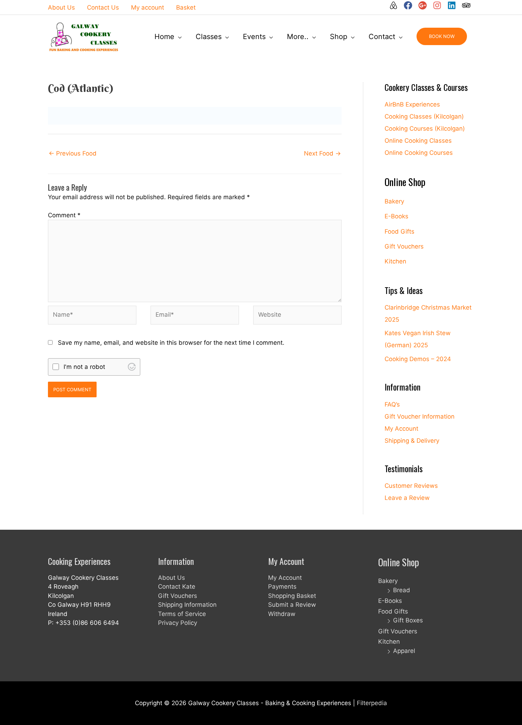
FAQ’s (392, 404)
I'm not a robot (84, 366)
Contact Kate (176, 586)
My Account (401, 428)
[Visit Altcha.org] (132, 367)
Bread (401, 590)
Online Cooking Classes (418, 140)
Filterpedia (372, 703)
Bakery (394, 201)
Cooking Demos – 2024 (418, 358)
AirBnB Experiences (412, 104)
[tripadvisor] (466, 5)
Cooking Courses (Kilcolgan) (425, 128)
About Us (171, 577)
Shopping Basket (292, 595)
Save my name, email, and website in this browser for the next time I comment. (171, 342)
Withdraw (281, 613)
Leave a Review (407, 497)
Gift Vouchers (404, 246)
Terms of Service (182, 613)
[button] (442, 36)
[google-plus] (424, 5)
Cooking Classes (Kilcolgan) (424, 116)
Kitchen (395, 261)
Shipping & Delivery (412, 440)
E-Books (396, 216)
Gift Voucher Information (420, 416)
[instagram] (439, 5)
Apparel (404, 650)
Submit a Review (292, 604)
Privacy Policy (177, 622)
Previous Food (73, 153)
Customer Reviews (411, 485)
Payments (282, 586)
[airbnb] (395, 5)
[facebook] (410, 5)
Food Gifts (399, 231)
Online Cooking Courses (419, 152)
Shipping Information (187, 604)
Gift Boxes (408, 620)
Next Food (322, 153)
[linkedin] (453, 5)
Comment (64, 215)
